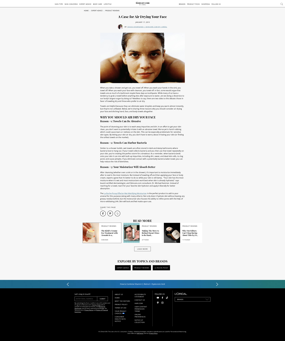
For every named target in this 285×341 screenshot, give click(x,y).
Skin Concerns (71, 4)
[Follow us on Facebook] (162, 298)
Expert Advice (85, 4)
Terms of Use (96, 305)
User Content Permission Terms (141, 309)
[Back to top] (280, 336)
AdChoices (140, 333)
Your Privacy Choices (120, 312)
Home (86, 10)
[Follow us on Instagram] (162, 303)
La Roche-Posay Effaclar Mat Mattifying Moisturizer (125, 193)
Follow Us (216, 4)
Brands (182, 4)
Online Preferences (140, 315)
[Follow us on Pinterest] (158, 303)
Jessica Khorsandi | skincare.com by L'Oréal (147, 27)
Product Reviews (112, 10)
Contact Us (140, 300)
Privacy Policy (121, 304)
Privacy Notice (88, 310)
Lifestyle (108, 4)
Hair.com (139, 303)
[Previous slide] (67, 284)
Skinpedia (205, 4)
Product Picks (193, 4)
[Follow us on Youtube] (158, 298)
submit (102, 299)
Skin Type (59, 4)
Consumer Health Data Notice (120, 319)
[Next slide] (217, 284)
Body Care (97, 4)
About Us (119, 294)
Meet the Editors (122, 301)
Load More (142, 249)
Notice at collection (140, 321)
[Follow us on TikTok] (167, 298)
